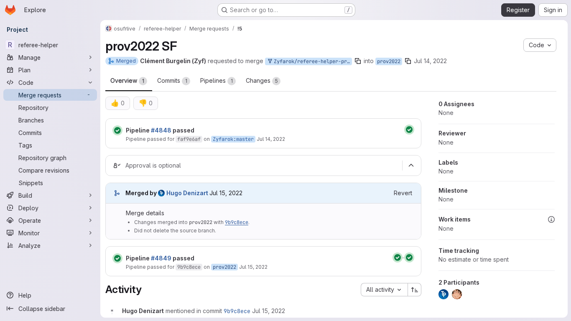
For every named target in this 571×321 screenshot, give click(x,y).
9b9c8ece (236, 222)
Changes (262, 80)
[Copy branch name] (358, 61)
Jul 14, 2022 (430, 60)
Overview (127, 80)
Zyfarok (223, 139)
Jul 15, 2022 (253, 267)
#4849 (161, 258)
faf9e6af (189, 139)
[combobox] (384, 289)
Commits (172, 80)
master (245, 139)
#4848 (161, 130)
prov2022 (388, 61)
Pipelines (216, 80)
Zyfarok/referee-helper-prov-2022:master (311, 61)
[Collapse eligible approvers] (411, 165)
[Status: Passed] (117, 130)
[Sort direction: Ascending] (414, 289)
